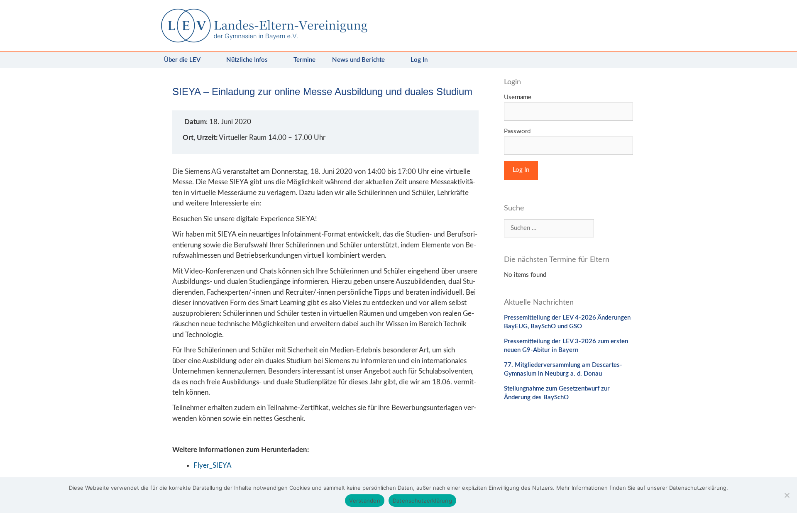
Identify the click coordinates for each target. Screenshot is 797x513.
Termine (304, 60)
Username (517, 97)
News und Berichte (358, 60)
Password (517, 131)
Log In (419, 60)
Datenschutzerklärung (422, 500)
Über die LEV (182, 60)
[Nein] (786, 495)
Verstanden (364, 500)
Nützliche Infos (247, 60)
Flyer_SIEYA (212, 465)
